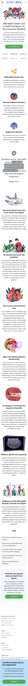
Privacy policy (5, 647)
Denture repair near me (7, 625)
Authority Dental (5, 633)
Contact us (4, 637)
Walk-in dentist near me (7, 620)
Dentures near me (6, 623)
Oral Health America (6, 635)
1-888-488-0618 (15, 46)
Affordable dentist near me (8, 618)
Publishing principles (6, 649)
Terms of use (4, 645)
